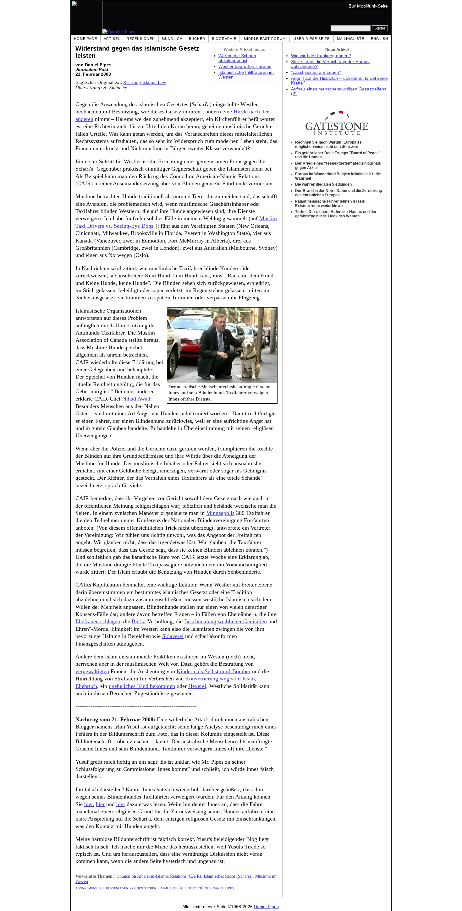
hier (88, 804)
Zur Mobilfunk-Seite (368, 6)
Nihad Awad (136, 398)
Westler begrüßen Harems (244, 66)
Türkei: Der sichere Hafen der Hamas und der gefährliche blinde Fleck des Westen (336, 214)
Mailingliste (350, 39)
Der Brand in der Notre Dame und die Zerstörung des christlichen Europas (338, 192)
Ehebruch (86, 686)
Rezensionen (141, 39)
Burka (139, 621)
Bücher (197, 39)
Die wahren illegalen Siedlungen (323, 184)
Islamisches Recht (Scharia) (228, 876)
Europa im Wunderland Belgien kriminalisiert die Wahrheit (338, 176)
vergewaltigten (92, 671)
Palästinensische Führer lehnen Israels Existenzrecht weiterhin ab (330, 203)
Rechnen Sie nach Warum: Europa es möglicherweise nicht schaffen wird (328, 144)
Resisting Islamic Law (144, 82)
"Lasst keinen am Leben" (316, 72)
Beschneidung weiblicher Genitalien (225, 621)
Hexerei (197, 686)
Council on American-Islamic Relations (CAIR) (159, 876)
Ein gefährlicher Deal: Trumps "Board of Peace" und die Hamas (338, 155)
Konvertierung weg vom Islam (220, 678)
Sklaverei (173, 636)
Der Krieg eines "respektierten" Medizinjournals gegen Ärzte (338, 165)
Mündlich (172, 39)
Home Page (85, 39)
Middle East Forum (265, 39)
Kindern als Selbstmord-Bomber (213, 671)
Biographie (224, 39)
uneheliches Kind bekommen (142, 686)
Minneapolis (220, 513)
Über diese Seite (312, 39)
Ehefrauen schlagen (97, 621)
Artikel (112, 39)
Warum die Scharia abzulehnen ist (237, 58)
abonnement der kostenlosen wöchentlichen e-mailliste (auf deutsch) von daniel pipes (154, 887)
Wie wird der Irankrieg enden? (321, 55)
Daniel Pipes (266, 906)
